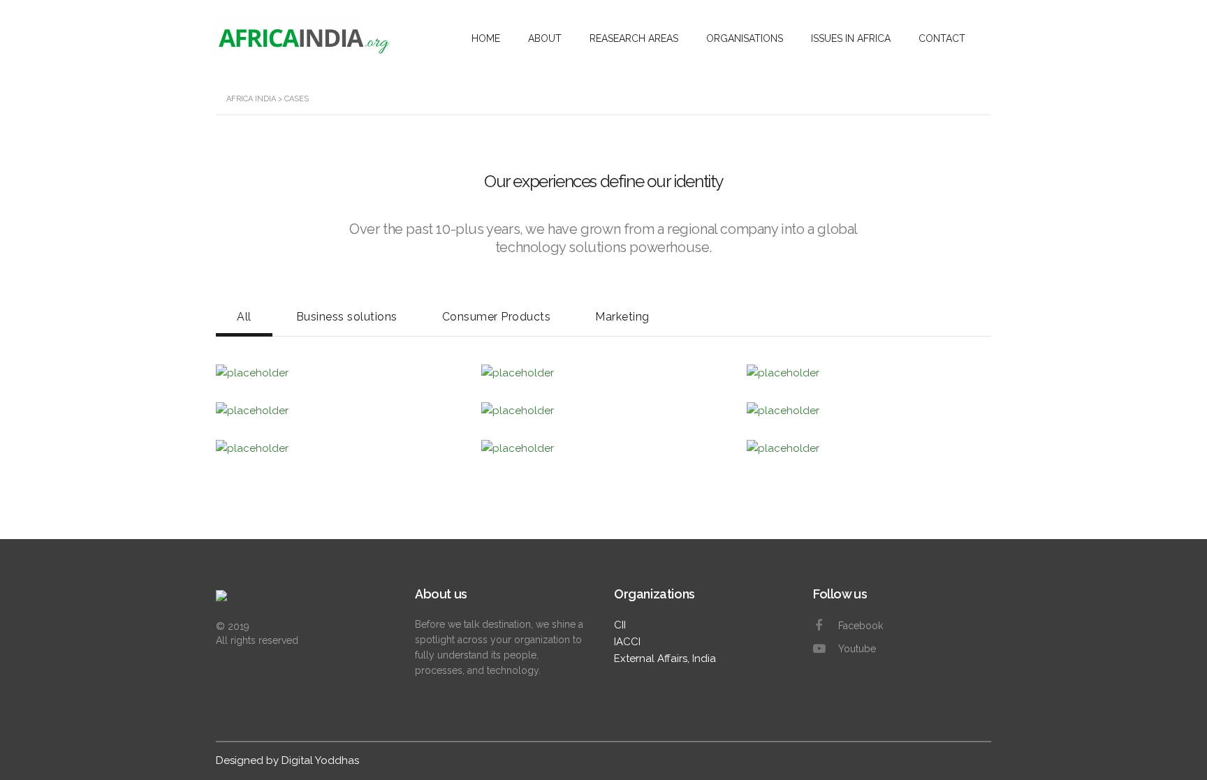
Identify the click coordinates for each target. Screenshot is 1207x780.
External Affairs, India (665, 658)
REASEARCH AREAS (634, 38)
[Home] (294, 603)
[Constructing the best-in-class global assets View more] (869, 410)
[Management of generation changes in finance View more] (338, 410)
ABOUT (545, 38)
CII (620, 625)
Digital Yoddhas (320, 760)
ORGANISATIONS (744, 38)
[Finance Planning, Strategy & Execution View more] (338, 448)
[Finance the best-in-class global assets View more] (869, 448)
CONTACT (942, 38)
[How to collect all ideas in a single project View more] (603, 448)
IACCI (627, 641)
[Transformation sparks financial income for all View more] (603, 410)
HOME (485, 38)
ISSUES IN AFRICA (851, 38)
